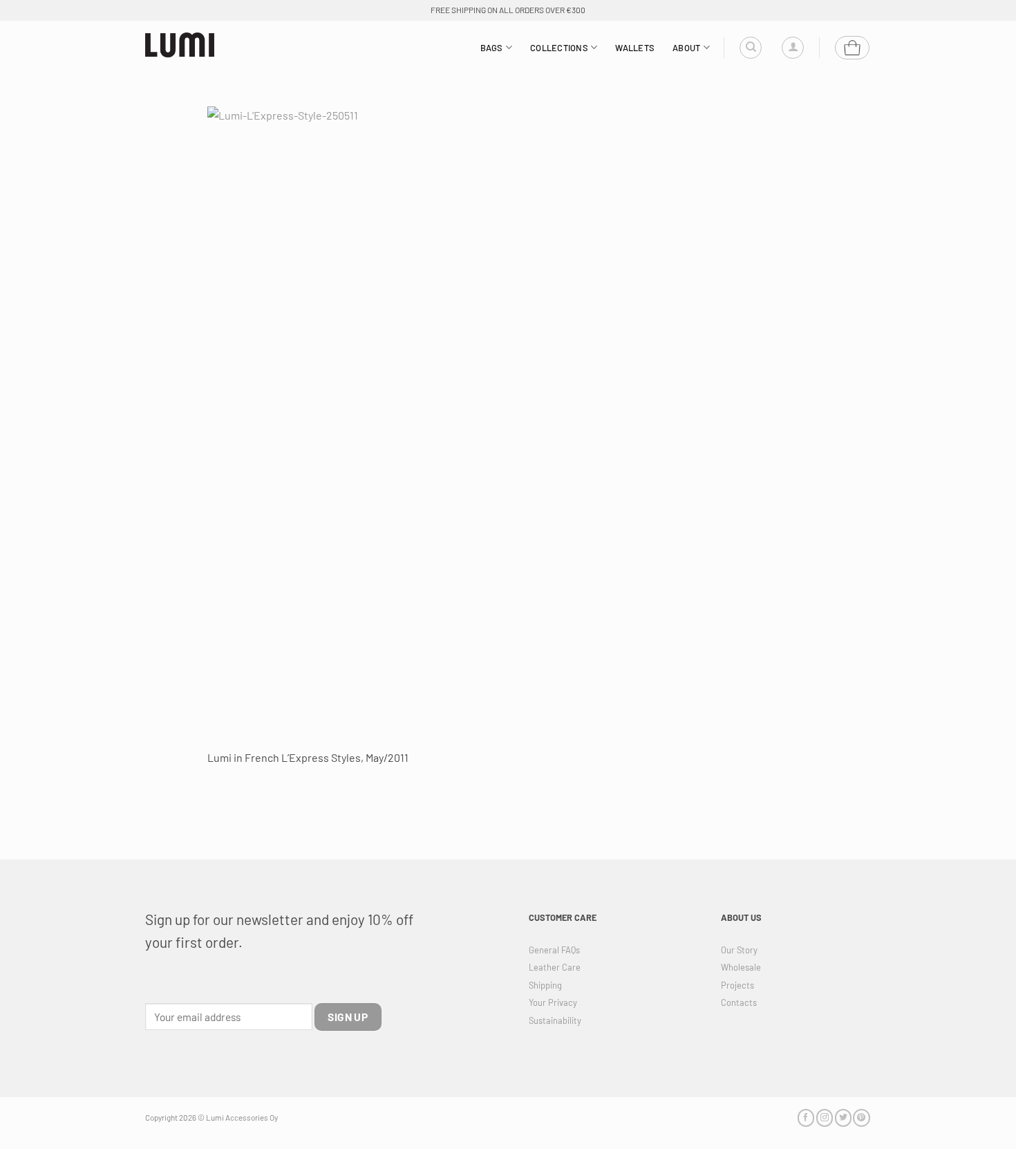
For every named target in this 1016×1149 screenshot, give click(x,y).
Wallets (635, 47)
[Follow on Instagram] (824, 1117)
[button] (793, 48)
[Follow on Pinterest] (861, 1117)
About (686, 47)
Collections (559, 47)
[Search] (751, 48)
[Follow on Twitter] (843, 1117)
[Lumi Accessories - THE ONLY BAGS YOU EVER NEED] (179, 45)
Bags (491, 47)
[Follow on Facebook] (806, 1117)
